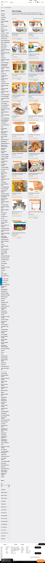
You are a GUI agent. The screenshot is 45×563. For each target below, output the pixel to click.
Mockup (1, 546)
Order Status (27, 552)
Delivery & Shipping (16, 547)
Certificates (22, 550)
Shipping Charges (19, 38)
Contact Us (22, 547)
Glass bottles (12, 547)
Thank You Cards (13, 548)
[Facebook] (19, 561)
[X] (20, 561)
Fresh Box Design (2, 553)
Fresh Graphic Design (1, 550)
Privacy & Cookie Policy (17, 548)
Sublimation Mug (13, 550)
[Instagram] (15, 561)
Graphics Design (13, 549)
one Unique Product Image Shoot (8, 547)
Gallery (27, 549)
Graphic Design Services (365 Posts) (2, 556)
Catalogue (27, 547)
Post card (7, 551)
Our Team (22, 551)
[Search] (27, 2)
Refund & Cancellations (17, 549)
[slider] (1, 485)
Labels (1, 552)
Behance (22, 552)
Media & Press (23, 549)
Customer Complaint (28, 551)
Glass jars (7, 548)
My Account (27, 546)
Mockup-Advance (2, 548)
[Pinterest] (17, 561)
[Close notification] (43, 556)
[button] (35, 2)
